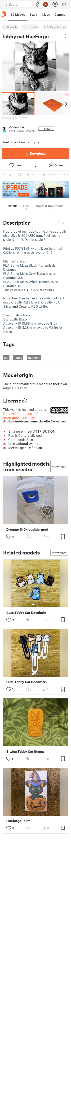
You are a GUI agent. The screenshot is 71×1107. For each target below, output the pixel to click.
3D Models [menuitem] (18, 14)
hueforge (34, 357)
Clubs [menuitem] (46, 14)
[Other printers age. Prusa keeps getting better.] (35, 189)
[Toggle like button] (8, 536)
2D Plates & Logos (56, 27)
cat (6, 357)
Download (38, 153)
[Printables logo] (4, 14)
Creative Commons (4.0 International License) (34, 417)
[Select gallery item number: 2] (37, 604)
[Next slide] (65, 103)
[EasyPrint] (38, 4)
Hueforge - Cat (18, 821)
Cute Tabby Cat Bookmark (27, 682)
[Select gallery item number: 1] (33, 604)
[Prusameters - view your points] (45, 4)
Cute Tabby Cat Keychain (26, 612)
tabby (18, 357)
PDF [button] (63, 222)
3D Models (11, 27)
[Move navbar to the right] (67, 14)
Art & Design (31, 27)
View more (59, 466)
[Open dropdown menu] (65, 36)
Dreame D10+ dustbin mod (27, 529)
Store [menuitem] (33, 14)
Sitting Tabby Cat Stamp (25, 751)
